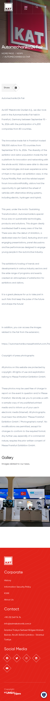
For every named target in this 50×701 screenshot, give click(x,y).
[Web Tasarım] (12, 693)
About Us (8, 600)
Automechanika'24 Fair (17, 57)
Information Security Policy (17, 587)
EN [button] (25, 9)
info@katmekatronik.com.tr (17, 624)
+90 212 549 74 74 (12, 617)
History (7, 580)
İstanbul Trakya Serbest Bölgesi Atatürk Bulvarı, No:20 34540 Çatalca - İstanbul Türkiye (24, 635)
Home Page (8, 53)
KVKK (6, 593)
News (20, 53)
